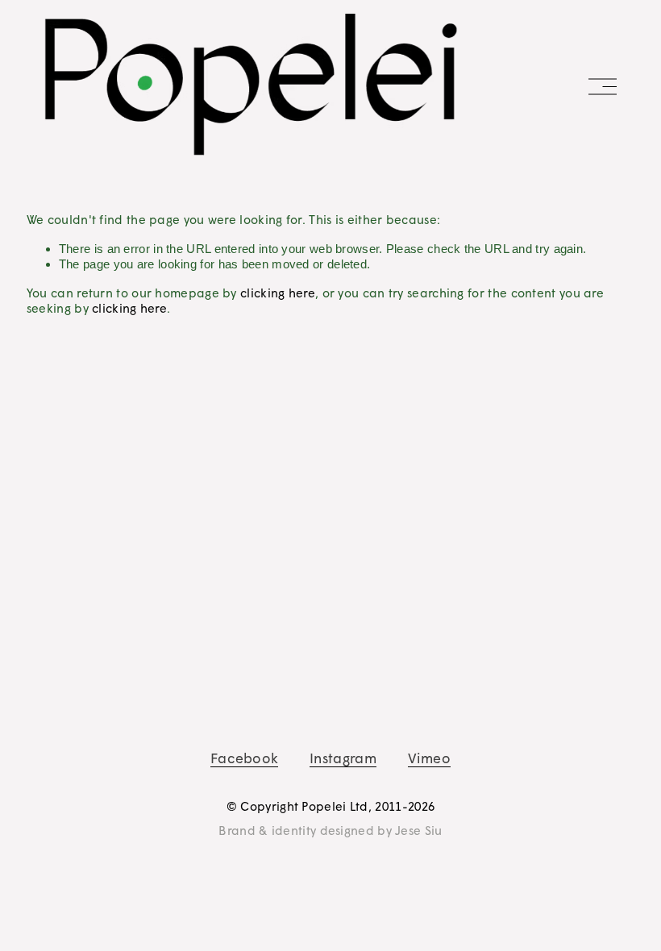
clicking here (277, 292)
